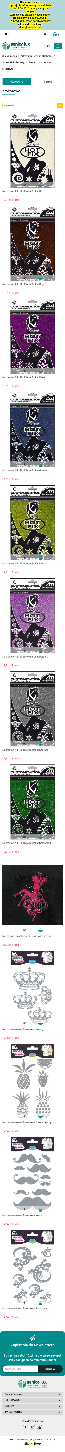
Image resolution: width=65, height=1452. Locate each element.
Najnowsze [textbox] (9, 105)
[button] (56, 34)
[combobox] (32, 105)
